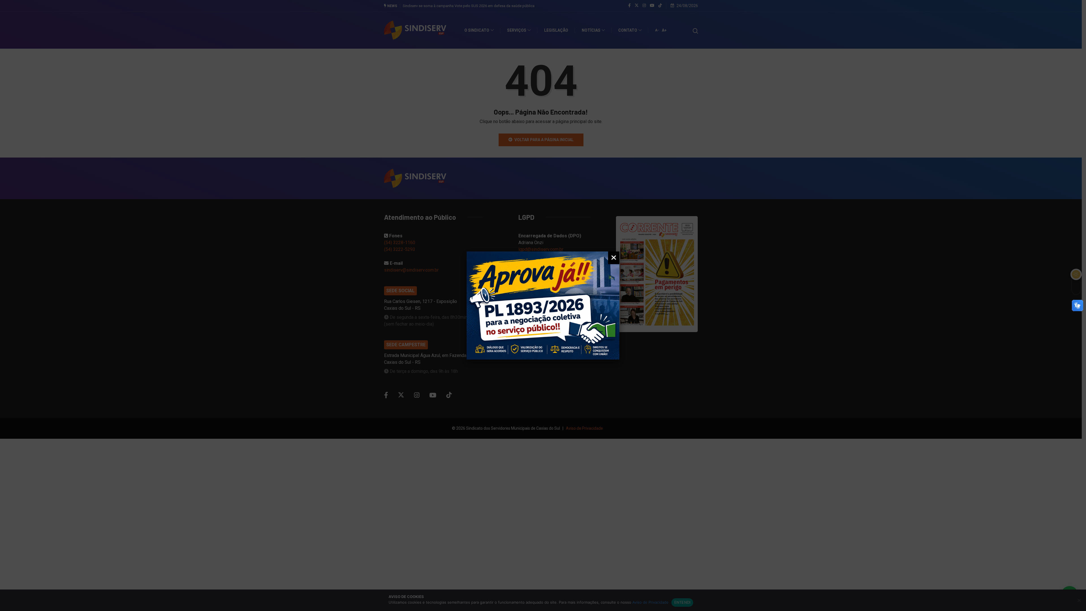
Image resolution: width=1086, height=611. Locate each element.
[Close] (613, 257)
